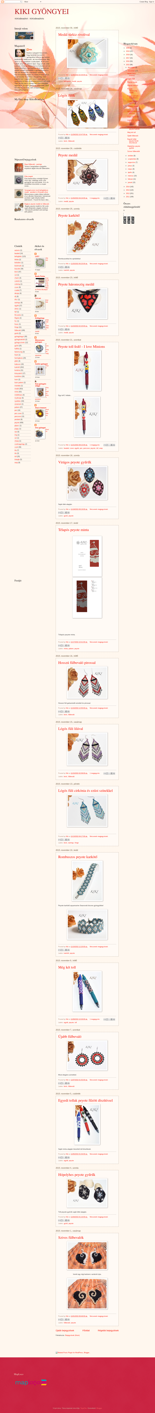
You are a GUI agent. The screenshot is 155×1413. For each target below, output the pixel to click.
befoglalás (67, 81)
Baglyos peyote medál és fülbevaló (36, 204)
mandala (17, 386)
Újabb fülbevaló (69, 1036)
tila (16, 450)
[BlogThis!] (61, 78)
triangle (17, 459)
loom (16, 379)
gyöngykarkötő (20, 339)
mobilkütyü (18, 395)
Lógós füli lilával (70, 728)
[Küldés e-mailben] (59, 78)
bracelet (17, 269)
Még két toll (67, 967)
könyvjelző (18, 373)
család (17, 290)
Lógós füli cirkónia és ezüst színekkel (85, 790)
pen (81, 448)
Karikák (47, 301)
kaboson (17, 364)
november (131, 71)
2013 (128, 190)
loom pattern (19, 382)
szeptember (132, 159)
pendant (17, 419)
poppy (17, 429)
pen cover (18, 413)
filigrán (17, 318)
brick (65, 141)
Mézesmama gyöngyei (39, 341)
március (131, 176)
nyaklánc (18, 401)
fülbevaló (71, 141)
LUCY (37, 256)
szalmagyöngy (20, 444)
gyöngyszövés (20, 342)
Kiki (30, 50)
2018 (128, 55)
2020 (128, 48)
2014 (128, 187)
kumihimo (18, 376)
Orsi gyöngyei (40, 428)
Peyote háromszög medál (76, 284)
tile (16, 453)
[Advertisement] (84, 1343)
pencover (86, 448)
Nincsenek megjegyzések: (99, 75)
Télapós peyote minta (73, 529)
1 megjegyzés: (95, 198)
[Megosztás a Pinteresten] (68, 78)
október (131, 156)
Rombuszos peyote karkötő (77, 856)
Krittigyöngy (39, 318)
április (130, 172)
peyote (79, 81)
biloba (17, 259)
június (130, 166)
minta (66, 648)
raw (16, 432)
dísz (16, 299)
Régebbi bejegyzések (108, 1330)
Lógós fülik (66, 95)
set (16, 438)
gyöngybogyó (19, 336)
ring (16, 435)
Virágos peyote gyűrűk (74, 462)
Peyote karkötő (69, 215)
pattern (71, 648)
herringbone (19, 358)
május (130, 169)
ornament (18, 404)
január (130, 182)
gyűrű (66, 516)
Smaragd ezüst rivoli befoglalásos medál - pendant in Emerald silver (36, 191)
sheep (17, 441)
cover (72, 448)
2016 (128, 61)
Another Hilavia (47, 412)
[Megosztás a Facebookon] (66, 78)
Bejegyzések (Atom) (72, 1335)
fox (16, 321)
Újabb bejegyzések (65, 1330)
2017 (128, 58)
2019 (128, 51)
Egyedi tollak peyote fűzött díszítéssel (85, 1100)
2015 (128, 65)
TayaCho (83, 1408)
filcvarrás (18, 315)
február (130, 179)
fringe (77, 843)
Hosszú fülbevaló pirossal (77, 662)
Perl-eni (38, 298)
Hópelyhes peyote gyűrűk (76, 1174)
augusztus (132, 162)
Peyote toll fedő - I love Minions (81, 346)
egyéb (77, 448)
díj (15, 296)
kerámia (17, 370)
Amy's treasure (40, 408)
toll (97, 448)
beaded (66, 448)
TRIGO (47, 259)
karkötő (66, 270)
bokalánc (18, 262)
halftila (17, 349)
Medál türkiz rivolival (74, 34)
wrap (101, 448)
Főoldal (86, 1330)
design (17, 293)
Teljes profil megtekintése (23, 93)
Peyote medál (67, 154)
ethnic (17, 309)
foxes (16, 324)
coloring (17, 284)
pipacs (17, 425)
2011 (128, 197)
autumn (17, 250)
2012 (128, 193)
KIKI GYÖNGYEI (42, 11)
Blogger (99, 1408)
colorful (17, 281)
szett (16, 447)
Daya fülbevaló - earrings (33, 164)
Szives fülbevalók (71, 1237)
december (131, 67)
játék (16, 361)
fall (16, 312)
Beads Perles (40, 276)
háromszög (18, 352)
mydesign (18, 398)
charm (17, 278)
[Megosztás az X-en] (64, 78)
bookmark (18, 266)
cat (16, 275)
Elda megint (28, 176)
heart (16, 355)
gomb (16, 333)
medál (74, 81)
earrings (71, 843)
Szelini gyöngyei (41, 364)
